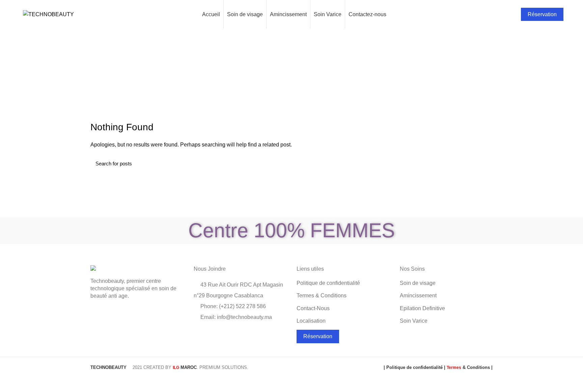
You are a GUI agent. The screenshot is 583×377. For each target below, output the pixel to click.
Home (246, 83)
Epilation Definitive (422, 308)
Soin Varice (413, 321)
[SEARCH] (483, 163)
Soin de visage (418, 283)
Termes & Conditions (321, 295)
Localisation (311, 321)
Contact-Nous (313, 308)
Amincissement (418, 295)
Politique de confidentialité (328, 283)
